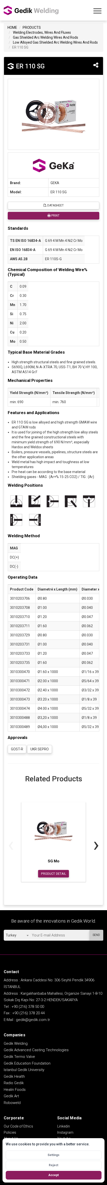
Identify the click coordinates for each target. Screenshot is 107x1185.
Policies (10, 1132)
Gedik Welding (16, 1043)
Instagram (65, 1132)
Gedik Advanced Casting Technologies (36, 1050)
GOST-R (17, 749)
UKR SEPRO (39, 749)
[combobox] (17, 935)
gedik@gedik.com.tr (33, 1019)
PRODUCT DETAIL (53, 873)
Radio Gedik (14, 1083)
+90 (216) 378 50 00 (27, 1006)
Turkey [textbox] (11, 935)
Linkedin (63, 1126)
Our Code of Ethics (18, 1126)
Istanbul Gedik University (24, 1070)
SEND (96, 935)
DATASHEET (55, 205)
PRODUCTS (32, 27)
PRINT (55, 215)
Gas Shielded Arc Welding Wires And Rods (45, 37)
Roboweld (12, 1102)
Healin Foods (15, 1089)
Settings (53, 1155)
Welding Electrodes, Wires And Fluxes (42, 32)
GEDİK (31, 10)
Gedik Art (11, 1096)
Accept (53, 1175)
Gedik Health (14, 1076)
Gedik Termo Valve (19, 1056)
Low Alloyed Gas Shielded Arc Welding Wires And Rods (55, 42)
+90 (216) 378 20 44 (28, 1013)
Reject (53, 1165)
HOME (12, 27)
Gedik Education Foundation (27, 1063)
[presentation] (11, 844)
